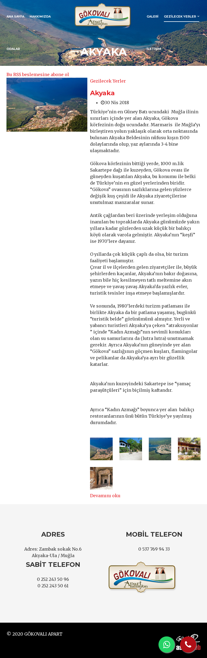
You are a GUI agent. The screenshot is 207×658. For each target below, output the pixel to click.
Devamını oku (105, 495)
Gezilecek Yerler (180, 16)
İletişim (154, 49)
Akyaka (102, 93)
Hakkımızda (40, 16)
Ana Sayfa (15, 16)
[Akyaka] (46, 105)
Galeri (152, 16)
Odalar (13, 49)
